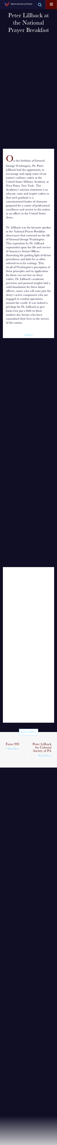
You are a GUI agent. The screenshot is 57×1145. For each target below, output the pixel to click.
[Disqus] (28, 605)
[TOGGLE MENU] (51, 4)
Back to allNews (28, 732)
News (28, 335)
